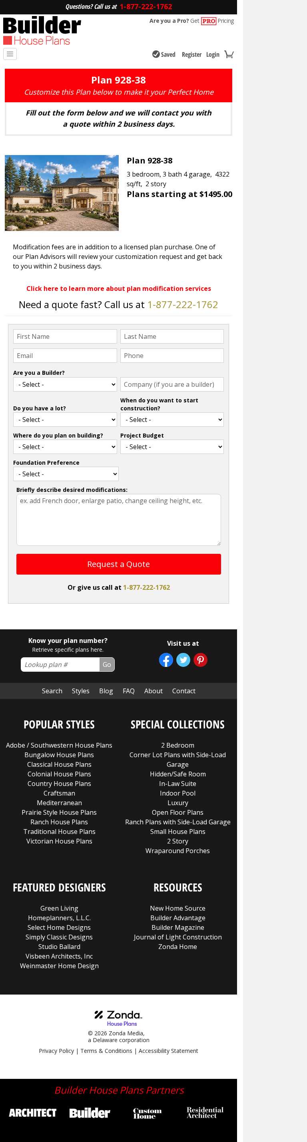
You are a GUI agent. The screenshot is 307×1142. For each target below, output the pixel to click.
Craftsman (59, 793)
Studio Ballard (59, 946)
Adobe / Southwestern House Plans (59, 745)
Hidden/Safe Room (178, 774)
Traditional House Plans (59, 831)
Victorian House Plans (59, 841)
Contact (183, 690)
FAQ (129, 690)
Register (191, 54)
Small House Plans (177, 831)
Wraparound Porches (178, 850)
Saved (168, 54)
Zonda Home (177, 946)
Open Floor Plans (177, 812)
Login (212, 54)
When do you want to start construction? (159, 404)
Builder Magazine (178, 927)
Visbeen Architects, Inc (59, 956)
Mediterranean (59, 802)
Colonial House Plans (59, 774)
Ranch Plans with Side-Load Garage (178, 822)
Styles (81, 690)
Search (52, 690)
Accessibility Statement (168, 1050)
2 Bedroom (177, 745)
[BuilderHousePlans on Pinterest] (200, 660)
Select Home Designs (59, 927)
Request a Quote (118, 564)
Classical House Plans (59, 764)
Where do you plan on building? (58, 435)
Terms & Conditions (106, 1050)
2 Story (177, 841)
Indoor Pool (177, 793)
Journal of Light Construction (178, 937)
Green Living (59, 908)
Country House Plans (59, 783)
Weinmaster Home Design (59, 965)
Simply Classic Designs (59, 937)
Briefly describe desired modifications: (72, 489)
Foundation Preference (46, 462)
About (153, 690)
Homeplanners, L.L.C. (59, 917)
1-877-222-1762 (182, 304)
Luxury (177, 802)
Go (107, 664)
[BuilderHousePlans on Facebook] (166, 660)
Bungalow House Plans (59, 754)
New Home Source (177, 908)
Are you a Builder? (39, 372)
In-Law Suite (177, 783)
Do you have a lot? (39, 408)
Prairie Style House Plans (59, 812)
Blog (106, 690)
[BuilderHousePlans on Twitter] (183, 660)
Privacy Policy (56, 1050)
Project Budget (142, 435)
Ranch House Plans (59, 822)
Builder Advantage (177, 917)
